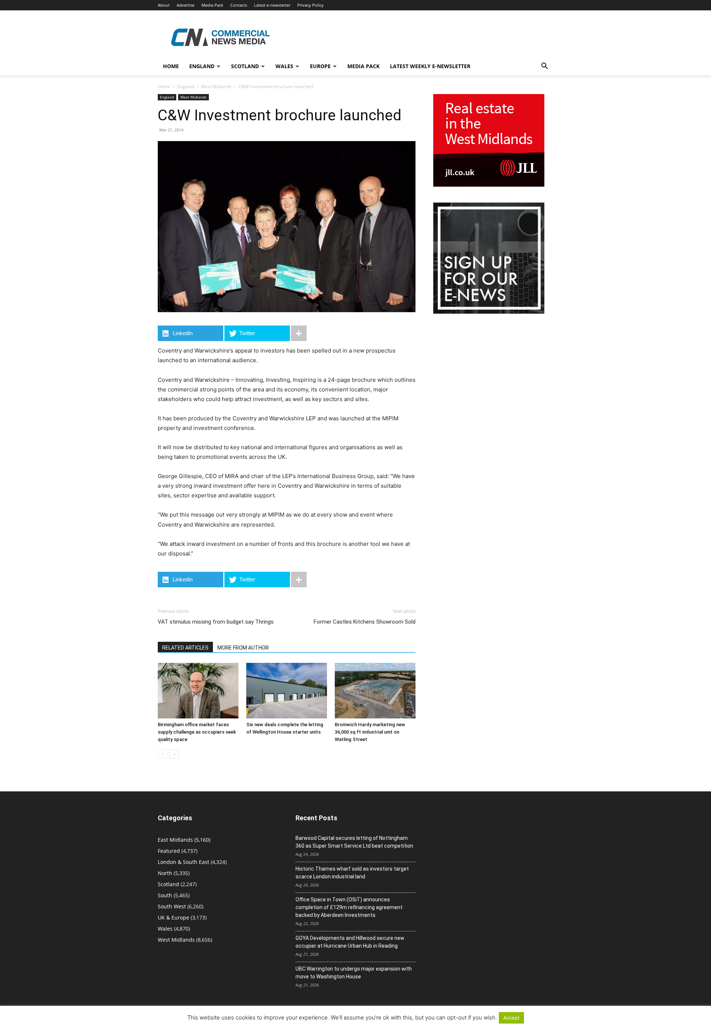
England (185, 86)
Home (171, 66)
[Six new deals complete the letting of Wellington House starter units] (286, 690)
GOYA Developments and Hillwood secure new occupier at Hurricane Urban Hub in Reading (350, 942)
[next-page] (174, 754)
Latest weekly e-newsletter (430, 66)
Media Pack (212, 5)
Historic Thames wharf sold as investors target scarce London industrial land (352, 873)
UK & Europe (173, 917)
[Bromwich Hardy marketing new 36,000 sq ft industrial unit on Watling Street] (375, 690)
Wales (284, 66)
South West (172, 906)
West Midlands (216, 86)
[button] (544, 66)
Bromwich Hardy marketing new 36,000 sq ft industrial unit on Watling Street (370, 732)
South (165, 895)
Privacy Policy (310, 5)
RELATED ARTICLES (185, 648)
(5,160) (184, 839)
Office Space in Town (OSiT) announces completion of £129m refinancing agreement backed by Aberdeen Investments (349, 907)
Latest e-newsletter (272, 5)
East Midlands (175, 839)
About (164, 5)
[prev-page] (162, 754)
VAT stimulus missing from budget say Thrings (216, 621)
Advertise (185, 5)
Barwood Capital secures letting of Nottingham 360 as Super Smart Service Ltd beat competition (354, 842)
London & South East (183, 861)
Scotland (245, 66)
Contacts (238, 5)
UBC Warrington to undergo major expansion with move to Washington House (354, 972)
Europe (320, 66)
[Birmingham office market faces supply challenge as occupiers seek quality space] (198, 690)
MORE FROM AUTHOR (243, 648)
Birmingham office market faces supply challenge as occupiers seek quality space (197, 732)
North (165, 873)
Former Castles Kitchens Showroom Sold (364, 621)
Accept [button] (511, 1018)
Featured (169, 850)
